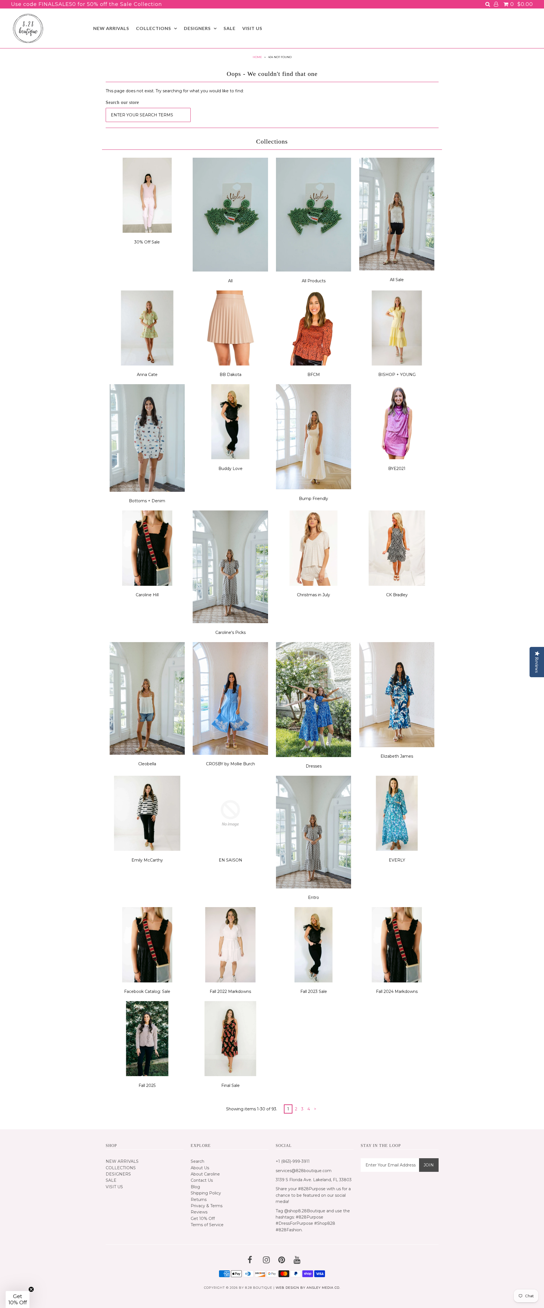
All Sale (397, 279)
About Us (200, 1167)
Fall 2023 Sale (313, 991)
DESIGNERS (197, 28)
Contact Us (202, 1180)
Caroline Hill (147, 594)
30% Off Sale (147, 242)
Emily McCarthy (147, 860)
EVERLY (397, 860)
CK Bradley (397, 594)
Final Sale (230, 1085)
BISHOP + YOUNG (397, 374)
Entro (313, 897)
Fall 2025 (147, 1085)
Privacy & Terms (206, 1205)
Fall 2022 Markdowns (230, 991)
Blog (195, 1186)
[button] (17, 1299)
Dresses (314, 766)
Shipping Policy (206, 1193)
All (230, 280)
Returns (199, 1199)
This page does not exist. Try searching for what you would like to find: (175, 90)
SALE (229, 28)
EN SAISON (230, 860)
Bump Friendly (313, 498)
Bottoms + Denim (147, 500)
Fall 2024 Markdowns (397, 991)
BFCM (313, 374)
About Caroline (205, 1174)
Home (257, 57)
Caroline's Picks (230, 632)
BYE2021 (396, 468)
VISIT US (252, 28)
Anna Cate (147, 374)
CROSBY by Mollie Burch (230, 763)
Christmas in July (313, 594)
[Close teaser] (31, 1289)
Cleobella (147, 763)
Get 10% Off (203, 1218)
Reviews (199, 1212)
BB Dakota (230, 374)
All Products (314, 280)
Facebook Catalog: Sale (147, 991)
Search (197, 1161)
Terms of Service (207, 1224)
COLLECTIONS (153, 28)
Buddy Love (230, 468)
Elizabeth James (397, 756)
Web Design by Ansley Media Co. (308, 1288)
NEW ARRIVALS (111, 28)
